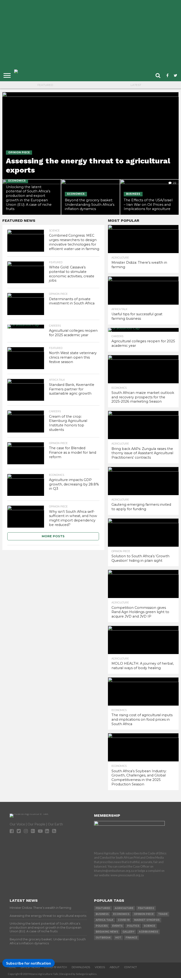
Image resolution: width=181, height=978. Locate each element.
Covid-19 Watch (55, 967)
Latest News (30, 967)
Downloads (81, 967)
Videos (100, 967)
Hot (118, 937)
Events (117, 925)
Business (102, 914)
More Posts (53, 536)
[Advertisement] (92, 36)
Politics (133, 925)
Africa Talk (104, 919)
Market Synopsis (147, 919)
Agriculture (124, 908)
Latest (136, 85)
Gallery (128, 931)
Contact (130, 967)
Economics (121, 914)
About (114, 967)
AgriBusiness (148, 931)
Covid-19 (124, 919)
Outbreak (103, 937)
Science (149, 925)
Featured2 (146, 908)
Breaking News (107, 931)
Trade (163, 914)
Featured (45, 85)
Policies (102, 925)
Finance (131, 937)
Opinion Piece (144, 914)
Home (12, 967)
